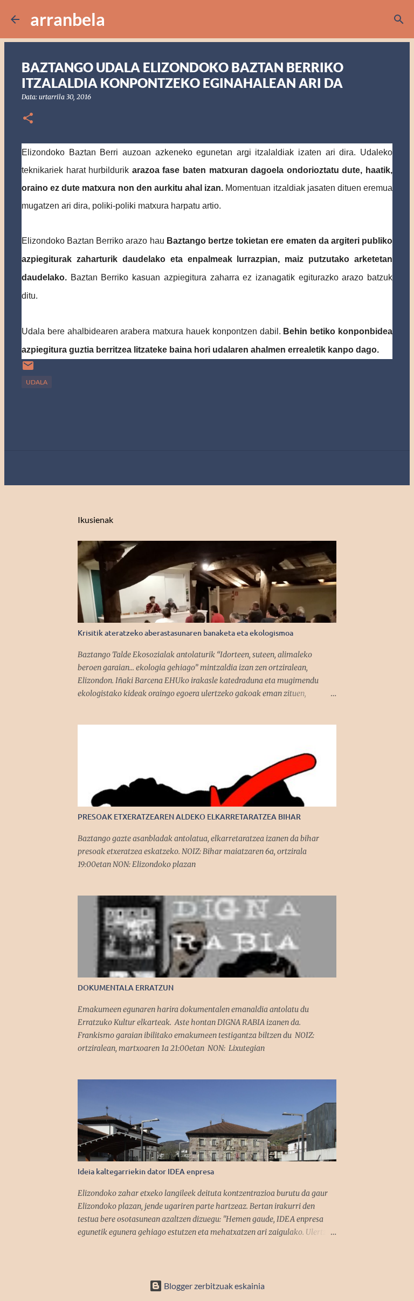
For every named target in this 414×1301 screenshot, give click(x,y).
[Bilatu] (120, 19)
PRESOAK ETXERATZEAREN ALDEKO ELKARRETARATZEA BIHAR (189, 816)
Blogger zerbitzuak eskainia (213, 1286)
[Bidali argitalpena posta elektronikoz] (28, 370)
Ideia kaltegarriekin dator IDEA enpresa (146, 1171)
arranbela (67, 19)
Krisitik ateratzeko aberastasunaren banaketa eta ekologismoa (185, 633)
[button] (28, 119)
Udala (36, 382)
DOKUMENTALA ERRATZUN (126, 987)
